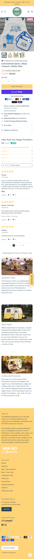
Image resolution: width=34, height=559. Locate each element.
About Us (4, 466)
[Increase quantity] (14, 81)
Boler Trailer (6, 324)
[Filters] (8, 165)
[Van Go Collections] (17, 11)
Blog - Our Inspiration (8, 469)
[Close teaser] (30, 287)
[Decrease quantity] (3, 81)
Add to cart (17, 87)
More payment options (17, 96)
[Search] (6, 12)
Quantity (4, 77)
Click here (6, 509)
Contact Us (5, 478)
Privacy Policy (5, 482)
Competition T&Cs (7, 475)
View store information (10, 111)
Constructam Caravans (11, 376)
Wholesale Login (7, 491)
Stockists (4, 488)
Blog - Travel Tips (7, 472)
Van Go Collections (11, 552)
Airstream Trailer (8, 277)
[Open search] (3, 165)
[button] (17, 147)
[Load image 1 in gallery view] (17, 34)
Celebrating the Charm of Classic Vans (17, 253)
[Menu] (2, 12)
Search (3, 463)
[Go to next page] (23, 245)
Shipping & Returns (7, 485)
